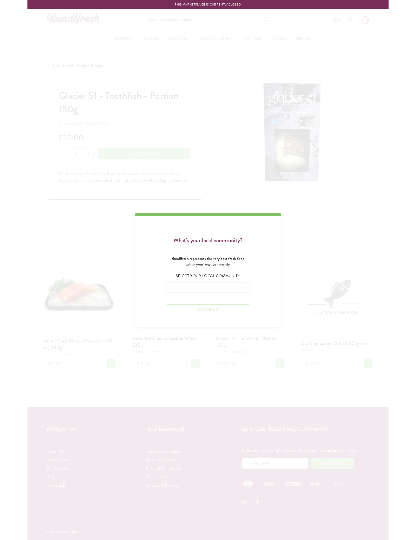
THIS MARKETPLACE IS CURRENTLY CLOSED (208, 4)
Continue (208, 310)
